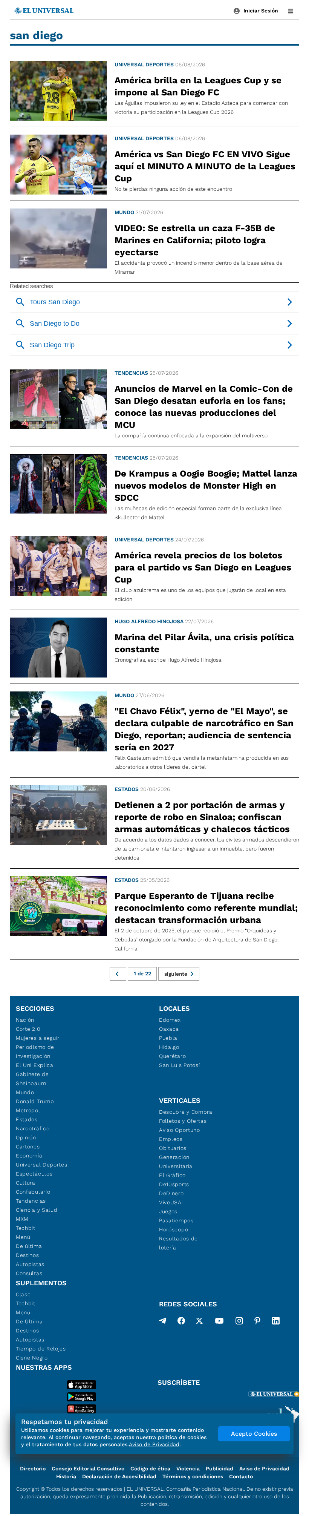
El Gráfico (172, 1175)
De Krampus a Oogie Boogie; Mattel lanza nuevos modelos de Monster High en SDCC (206, 485)
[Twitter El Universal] (199, 1322)
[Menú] (290, 11)
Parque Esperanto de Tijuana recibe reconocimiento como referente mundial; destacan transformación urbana (206, 908)
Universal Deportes (144, 64)
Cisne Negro (32, 1358)
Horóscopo (173, 1229)
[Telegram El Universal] (163, 1322)
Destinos (27, 1255)
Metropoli (28, 1110)
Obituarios (173, 1148)
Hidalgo (169, 1047)
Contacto (241, 1476)
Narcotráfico (32, 1128)
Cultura (25, 1183)
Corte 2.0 (28, 1029)
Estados (127, 789)
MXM (22, 1219)
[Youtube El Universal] (219, 1322)
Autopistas (30, 1264)
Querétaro (172, 1056)
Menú (23, 1237)
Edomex (170, 1020)
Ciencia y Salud (37, 1210)
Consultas (29, 1273)
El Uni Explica (35, 1065)
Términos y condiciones (192, 1476)
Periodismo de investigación (35, 1051)
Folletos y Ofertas (183, 1121)
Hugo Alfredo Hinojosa (149, 621)
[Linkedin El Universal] (276, 1322)
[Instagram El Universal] (239, 1322)
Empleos (171, 1139)
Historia (66, 1476)
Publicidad (219, 1468)
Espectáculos (34, 1174)
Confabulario (33, 1192)
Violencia (188, 1468)
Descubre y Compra (186, 1112)
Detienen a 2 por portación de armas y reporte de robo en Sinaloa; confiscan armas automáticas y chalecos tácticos (202, 817)
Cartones (28, 1147)
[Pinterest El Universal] (257, 1322)
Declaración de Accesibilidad (119, 1476)
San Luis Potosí (179, 1065)
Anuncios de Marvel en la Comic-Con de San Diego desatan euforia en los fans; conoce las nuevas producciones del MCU (204, 406)
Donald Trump (35, 1101)
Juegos (168, 1211)
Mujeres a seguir (38, 1038)
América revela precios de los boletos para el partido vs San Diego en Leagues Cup (203, 567)
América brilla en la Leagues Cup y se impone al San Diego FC (198, 86)
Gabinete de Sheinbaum (32, 1078)
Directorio (33, 1468)
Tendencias (131, 373)
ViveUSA (170, 1202)
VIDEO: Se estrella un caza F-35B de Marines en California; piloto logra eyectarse (195, 240)
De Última (29, 1321)
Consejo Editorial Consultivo (88, 1468)
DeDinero (171, 1193)
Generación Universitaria (176, 1161)
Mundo (124, 212)
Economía (29, 1156)
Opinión (26, 1137)
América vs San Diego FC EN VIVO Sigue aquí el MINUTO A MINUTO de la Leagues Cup (205, 166)
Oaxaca (169, 1029)
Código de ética (150, 1468)
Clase (23, 1294)
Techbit (25, 1228)
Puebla (168, 1038)
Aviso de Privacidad (264, 1468)
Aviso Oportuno (179, 1130)
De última (29, 1246)
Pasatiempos (176, 1220)
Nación (25, 1020)
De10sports (174, 1184)
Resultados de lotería (178, 1243)
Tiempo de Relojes (41, 1349)
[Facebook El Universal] (181, 1322)
